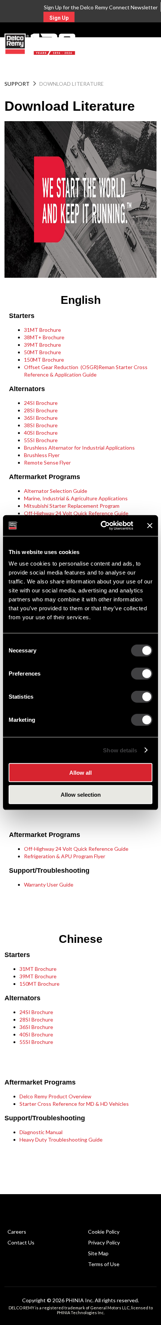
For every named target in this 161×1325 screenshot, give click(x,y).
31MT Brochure (42, 330)
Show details (120, 750)
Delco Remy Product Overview (55, 1096)
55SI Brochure (41, 440)
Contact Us (20, 1242)
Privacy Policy (104, 1242)
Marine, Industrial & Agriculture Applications (76, 498)
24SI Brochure (41, 403)
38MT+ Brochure (44, 337)
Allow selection (81, 794)
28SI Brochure (41, 410)
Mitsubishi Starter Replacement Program (71, 506)
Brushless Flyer (42, 455)
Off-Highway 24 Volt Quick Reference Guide (76, 513)
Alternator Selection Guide (55, 491)
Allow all (80, 772)
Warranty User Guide (48, 884)
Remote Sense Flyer (47, 462)
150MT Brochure (44, 359)
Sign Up (59, 18)
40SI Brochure (41, 432)
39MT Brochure (42, 345)
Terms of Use (103, 1264)
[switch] (141, 674)
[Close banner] (149, 525)
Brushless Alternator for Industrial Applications (79, 447)
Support (17, 84)
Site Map (98, 1253)
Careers (16, 1231)
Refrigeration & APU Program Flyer (64, 856)
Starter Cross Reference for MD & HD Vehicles (74, 1104)
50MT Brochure (42, 352)
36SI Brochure (41, 418)
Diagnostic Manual (41, 1132)
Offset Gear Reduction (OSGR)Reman (69, 367)
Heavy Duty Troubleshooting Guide (61, 1139)
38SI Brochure (41, 425)
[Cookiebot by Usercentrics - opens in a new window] (101, 526)
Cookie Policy (103, 1231)
